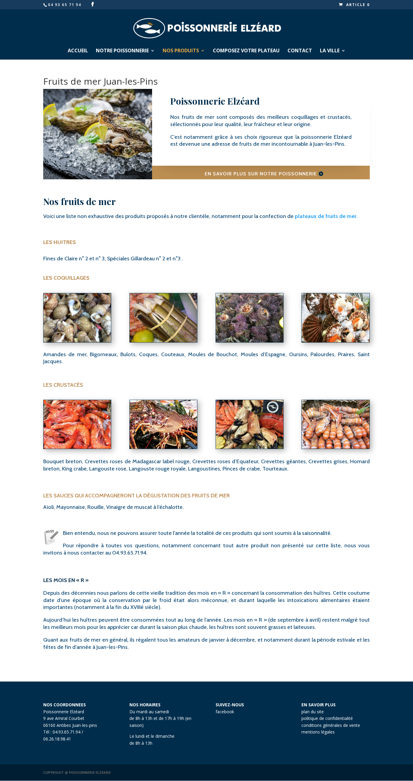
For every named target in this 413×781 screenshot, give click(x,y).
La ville (330, 51)
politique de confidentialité (327, 718)
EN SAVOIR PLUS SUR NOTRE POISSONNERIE (261, 174)
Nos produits (181, 51)
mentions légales (318, 732)
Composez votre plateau (246, 51)
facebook (225, 711)
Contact (300, 51)
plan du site (312, 711)
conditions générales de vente (330, 725)
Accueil (78, 51)
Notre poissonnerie (122, 51)
